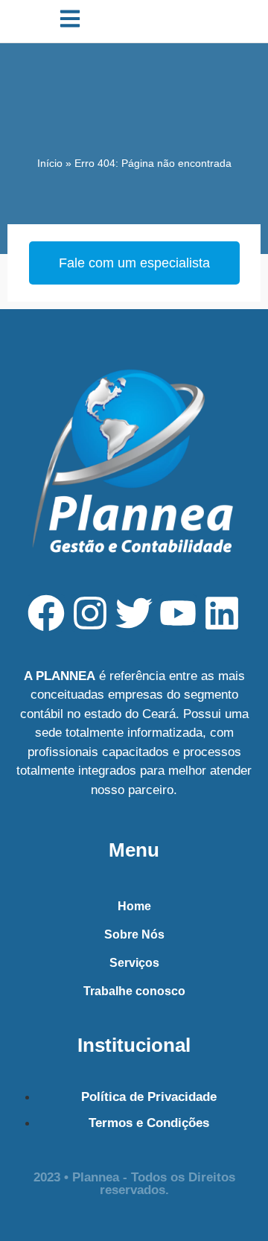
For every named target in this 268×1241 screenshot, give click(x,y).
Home (134, 906)
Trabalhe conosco (134, 991)
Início (50, 163)
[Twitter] (134, 613)
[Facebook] (46, 613)
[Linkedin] (221, 613)
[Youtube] (178, 613)
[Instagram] (90, 613)
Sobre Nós (134, 934)
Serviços (134, 962)
